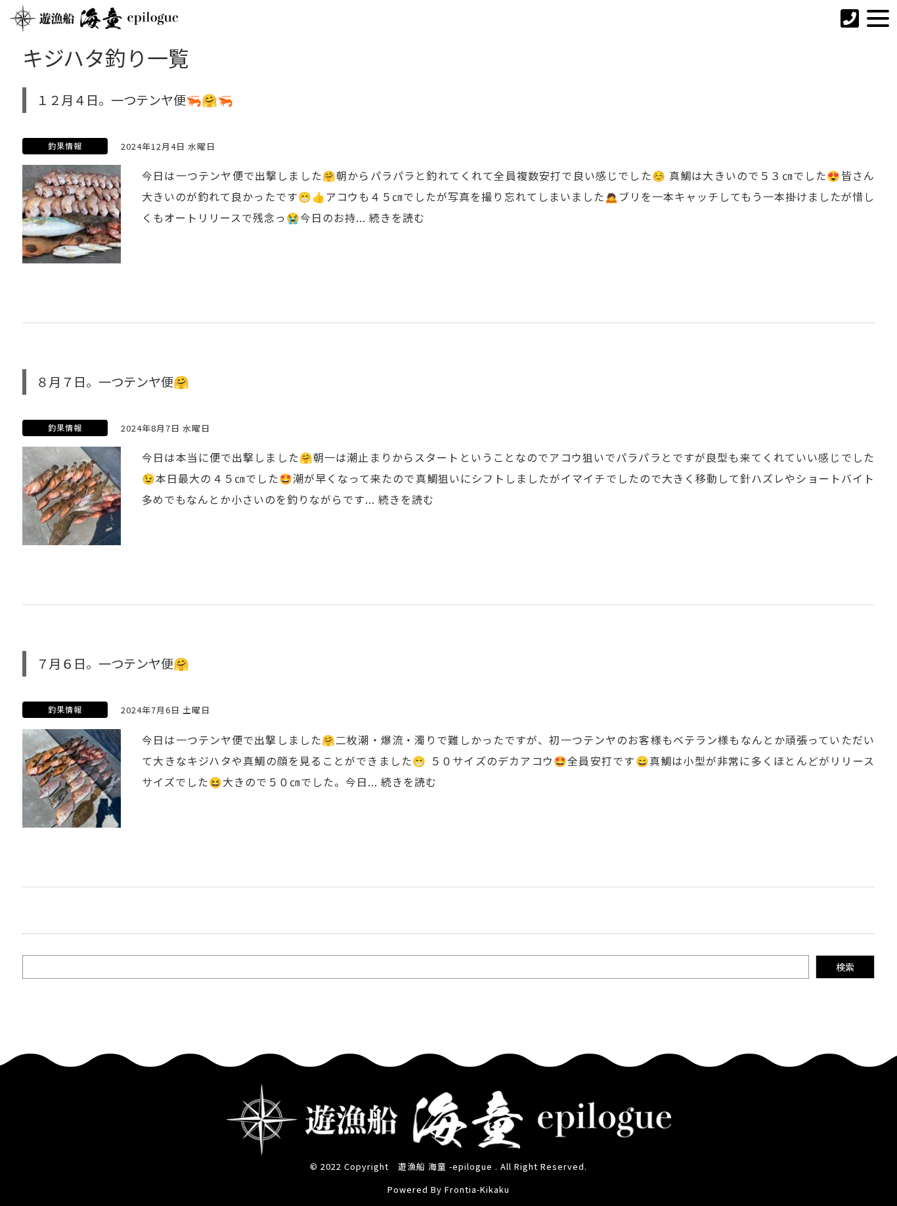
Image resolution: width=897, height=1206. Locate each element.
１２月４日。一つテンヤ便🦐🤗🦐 (134, 100)
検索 (845, 966)
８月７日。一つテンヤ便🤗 (112, 381)
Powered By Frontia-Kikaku (448, 1189)
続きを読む (397, 217)
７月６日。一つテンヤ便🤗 (112, 663)
